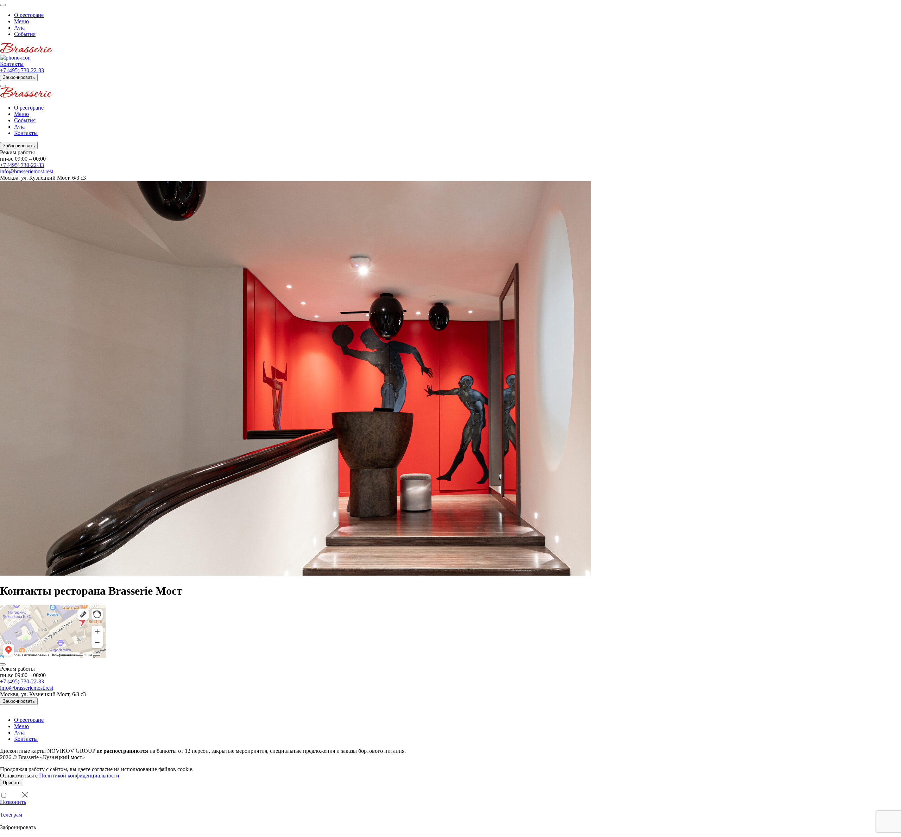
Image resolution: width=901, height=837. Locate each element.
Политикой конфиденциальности (79, 776)
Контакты (12, 64)
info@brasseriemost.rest (26, 171)
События (25, 34)
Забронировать (19, 77)
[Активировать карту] (3, 664)
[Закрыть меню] (3, 86)
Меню (21, 21)
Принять (11, 782)
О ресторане (29, 15)
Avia (19, 28)
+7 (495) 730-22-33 (22, 70)
